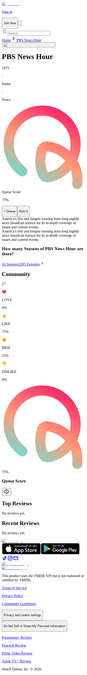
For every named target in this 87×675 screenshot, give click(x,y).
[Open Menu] (20, 23)
